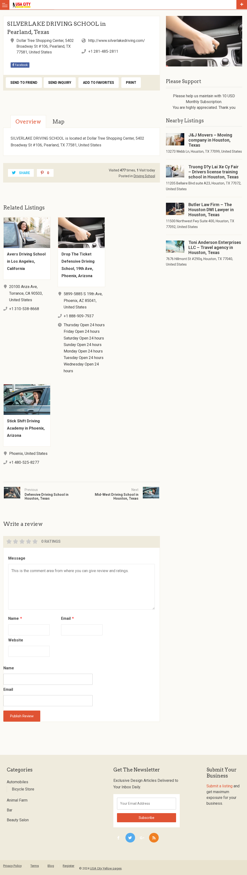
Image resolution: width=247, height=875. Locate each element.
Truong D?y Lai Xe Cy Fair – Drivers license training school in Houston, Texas (213, 171)
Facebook (21, 65)
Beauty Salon (18, 820)
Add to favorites (98, 83)
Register (68, 866)
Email (67, 618)
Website (15, 640)
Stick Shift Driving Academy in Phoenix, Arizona (26, 428)
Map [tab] (58, 121)
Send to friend (23, 83)
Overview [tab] (28, 121)
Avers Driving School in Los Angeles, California (26, 261)
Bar (9, 810)
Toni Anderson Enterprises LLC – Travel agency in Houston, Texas (214, 247)
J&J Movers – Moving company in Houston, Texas (210, 140)
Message (16, 558)
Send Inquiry (59, 83)
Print (131, 83)
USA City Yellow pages (106, 868)
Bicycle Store (23, 789)
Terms (34, 866)
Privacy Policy (12, 866)
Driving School (144, 176)
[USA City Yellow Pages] (123, 5)
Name (15, 618)
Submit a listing (219, 786)
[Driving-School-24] (204, 41)
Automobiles (17, 782)
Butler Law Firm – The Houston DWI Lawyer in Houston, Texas (211, 209)
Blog (51, 866)
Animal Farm (17, 800)
